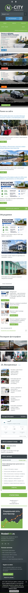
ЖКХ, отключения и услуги (9, 552)
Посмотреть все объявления (8, 330)
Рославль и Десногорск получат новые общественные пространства (12, 147)
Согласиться (14, 591)
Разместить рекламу (9, 577)
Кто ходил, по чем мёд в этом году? (10, 450)
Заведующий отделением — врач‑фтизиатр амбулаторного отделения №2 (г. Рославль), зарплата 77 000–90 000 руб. (17, 295)
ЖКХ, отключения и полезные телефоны (14, 474)
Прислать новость (8, 574)
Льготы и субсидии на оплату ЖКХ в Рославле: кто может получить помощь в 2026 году (13, 45)
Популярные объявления (7, 287)
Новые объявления (7, 283)
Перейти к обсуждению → (7, 452)
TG (8, 543)
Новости (14, 23)
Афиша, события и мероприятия (12, 478)
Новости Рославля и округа (11, 469)
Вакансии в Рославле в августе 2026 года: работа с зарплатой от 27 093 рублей (13, 178)
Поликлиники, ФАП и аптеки (9, 554)
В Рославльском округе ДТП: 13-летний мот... (13, 102)
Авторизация (12, 18)
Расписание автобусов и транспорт (13, 471)
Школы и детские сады (8, 557)
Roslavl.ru (8, 534)
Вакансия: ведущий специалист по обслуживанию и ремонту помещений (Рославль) (18, 320)
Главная (4, 23)
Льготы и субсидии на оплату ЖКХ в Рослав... (13, 83)
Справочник (23, 23)
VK (2, 543)
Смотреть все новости (12, 208)
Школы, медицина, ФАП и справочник (14, 481)
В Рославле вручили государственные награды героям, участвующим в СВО (12, 116)
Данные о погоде (23, 436)
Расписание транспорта (8, 550)
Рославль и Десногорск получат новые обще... (14, 65)
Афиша (23, 26)
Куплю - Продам (4, 26)
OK (5, 543)
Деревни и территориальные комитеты (14, 483)
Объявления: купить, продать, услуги (13, 476)
